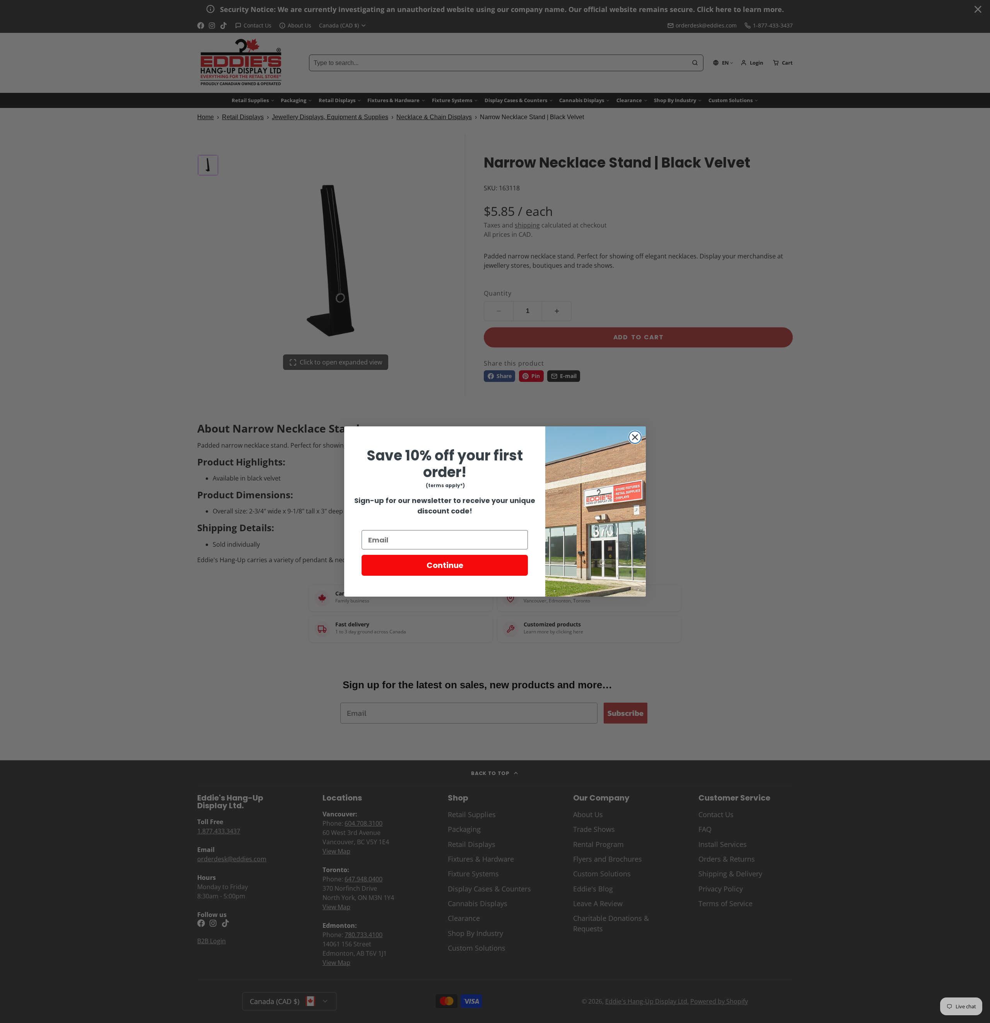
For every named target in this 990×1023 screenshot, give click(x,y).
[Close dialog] (635, 437)
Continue (445, 565)
